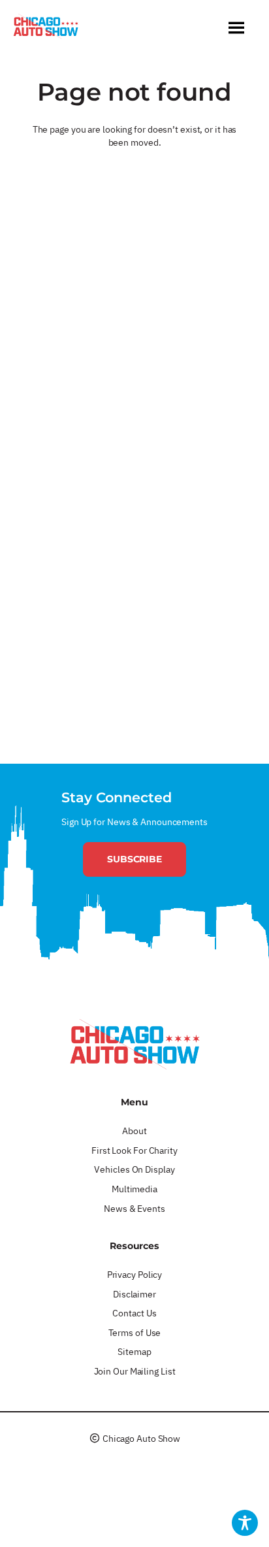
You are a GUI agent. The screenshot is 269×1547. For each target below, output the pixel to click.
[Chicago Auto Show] (45, 29)
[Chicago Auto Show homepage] (134, 1044)
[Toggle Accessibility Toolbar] (244, 1522)
